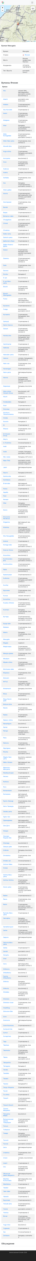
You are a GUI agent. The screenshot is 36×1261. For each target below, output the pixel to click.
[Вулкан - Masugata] (18, 23)
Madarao (6, 627)
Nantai (5, 727)
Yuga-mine (6, 1225)
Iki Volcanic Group (6, 434)
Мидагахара (7, 646)
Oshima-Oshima (8, 880)
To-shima (6, 1094)
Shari (4, 958)
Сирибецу (6, 1008)
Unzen (5, 1158)
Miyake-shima (7, 662)
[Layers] (33, 8)
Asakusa (6, 169)
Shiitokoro (6, 969)
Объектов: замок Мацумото (8, 1174)
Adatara (5, 104)
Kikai (4, 503)
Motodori (6, 678)
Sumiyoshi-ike (7, 1029)
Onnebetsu (6, 855)
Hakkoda (6, 348)
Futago (5, 309)
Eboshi (5, 286)
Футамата (6, 314)
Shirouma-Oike (8, 1011)
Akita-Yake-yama (8, 141)
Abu (4, 90)
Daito (5, 265)
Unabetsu (6, 1152)
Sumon (5, 1033)
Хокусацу (6, 409)
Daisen (5, 250)
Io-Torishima (7, 443)
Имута (5, 439)
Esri (35, 41)
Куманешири (7, 574)
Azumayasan (7, 202)
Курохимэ (6, 590)
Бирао (5, 212)
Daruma (5, 270)
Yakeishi (5, 1196)
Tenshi (5, 1091)
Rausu (5, 899)
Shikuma (6, 988)
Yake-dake (6, 1191)
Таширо (5, 1078)
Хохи (4, 405)
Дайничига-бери (8, 241)
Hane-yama (7, 372)
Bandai (5, 207)
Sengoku (6, 955)
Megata (5, 643)
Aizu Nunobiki (7, 110)
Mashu (5, 632)
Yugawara (6, 1228)
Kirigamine (6, 522)
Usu (4, 1167)
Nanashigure (7, 723)
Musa (5, 694)
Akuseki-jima (7, 146)
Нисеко (5, 776)
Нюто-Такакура (8, 806)
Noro (4, 787)
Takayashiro (7, 1062)
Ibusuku (5, 421)
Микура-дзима (8, 653)
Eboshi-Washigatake (7, 294)
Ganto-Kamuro (8, 325)
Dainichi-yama (7, 237)
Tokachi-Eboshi (8, 1105)
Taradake (6, 1073)
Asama (5, 172)
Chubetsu (6, 230)
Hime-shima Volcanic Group (8, 392)
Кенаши (5, 499)
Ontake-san (7, 861)
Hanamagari (7, 369)
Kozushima (6, 555)
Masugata (6, 639)
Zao (4, 1232)
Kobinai (5, 541)
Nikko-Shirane (7, 762)
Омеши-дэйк (7, 846)
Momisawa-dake (8, 669)
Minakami (6, 659)
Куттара (5, 617)
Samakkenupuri (8, 927)
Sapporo (6, 937)
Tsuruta (5, 1144)
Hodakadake (7, 402)
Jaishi (5, 467)
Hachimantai (7, 344)
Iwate (5, 451)
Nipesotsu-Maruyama (6, 768)
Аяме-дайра (7, 190)
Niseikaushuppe (8, 773)
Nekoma (6, 743)
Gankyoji (6, 321)
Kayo (4, 496)
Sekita (5, 948)
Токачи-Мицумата (6, 1109)
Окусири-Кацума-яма (7, 837)
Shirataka (6, 992)
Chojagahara (7, 220)
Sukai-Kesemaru (8, 1025)
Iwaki (4, 446)
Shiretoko (6, 999)
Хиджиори (6, 386)
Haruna (5, 377)
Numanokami (7, 790)
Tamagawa (6, 1066)
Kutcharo (6, 610)
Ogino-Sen (6, 817)
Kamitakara (6, 480)
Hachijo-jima (7, 335)
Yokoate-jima (7, 1204)
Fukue (5, 299)
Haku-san (6, 363)
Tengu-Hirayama (8, 1087)
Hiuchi (5, 396)
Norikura (6, 782)
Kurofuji (5, 585)
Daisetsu (6, 258)
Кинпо (5, 510)
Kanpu (5, 489)
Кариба (5, 492)
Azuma (5, 193)
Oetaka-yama (7, 811)
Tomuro (5, 1126)
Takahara (6, 1045)
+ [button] (2, 7)
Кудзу (5, 569)
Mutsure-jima (7, 704)
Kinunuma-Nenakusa (6, 517)
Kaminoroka (7, 476)
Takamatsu (6, 1050)
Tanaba (5, 1070)
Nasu (5, 738)
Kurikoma (6, 578)
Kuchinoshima (7, 564)
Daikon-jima (7, 234)
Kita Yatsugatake (8, 536)
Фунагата (6, 306)
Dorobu (5, 274)
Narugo (5, 731)
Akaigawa (6, 120)
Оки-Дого (6, 825)
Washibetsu (7, 1184)
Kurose (5, 596)
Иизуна (5, 429)
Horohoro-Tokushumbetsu (8, 413)
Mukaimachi (7, 688)
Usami (5, 1163)
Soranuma (6, 1020)
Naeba (5, 715)
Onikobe (6, 850)
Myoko (5, 708)
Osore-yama (7, 887)
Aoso (5, 162)
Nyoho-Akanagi (8, 801)
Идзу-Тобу (6, 460)
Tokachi (5, 1098)
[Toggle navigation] (32, 2)
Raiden (5, 895)
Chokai (5, 223)
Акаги (5, 113)
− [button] (2, 10)
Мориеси (6, 673)
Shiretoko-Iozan (8, 1002)
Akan (4, 125)
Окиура (5, 831)
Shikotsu (6, 981)
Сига (4, 964)
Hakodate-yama (8, 354)
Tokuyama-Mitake (6, 1114)
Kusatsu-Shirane (8, 603)
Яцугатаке (6, 1200)
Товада (5, 1133)
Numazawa (6, 794)
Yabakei (5, 1188)
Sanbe (5, 930)
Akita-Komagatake (7, 135)
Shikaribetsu (7, 973)
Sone (5, 1016)
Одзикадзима (7, 820)
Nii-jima (5, 752)
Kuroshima (6, 599)
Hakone (5, 358)
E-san (5, 278)
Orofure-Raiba (7, 864)
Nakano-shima (8, 720)
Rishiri (5, 904)
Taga (4, 1041)
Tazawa (5, 1084)
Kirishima (6, 527)
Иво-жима (6, 457)
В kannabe (6, 483)
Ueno (5, 1147)
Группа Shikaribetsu (7, 977)
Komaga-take (7, 545)
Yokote (5, 1209)
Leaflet (28, 41)
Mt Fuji (5, 681)
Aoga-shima (7, 151)
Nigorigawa (6, 748)
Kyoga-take (7, 623)
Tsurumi (5, 1140)
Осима (5, 868)
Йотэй (5, 1216)
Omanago (6, 843)
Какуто (5, 472)
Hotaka (5, 418)
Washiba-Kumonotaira (7, 1179)
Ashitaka (6, 178)
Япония (27, 55)
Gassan (5, 328)
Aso (4, 183)
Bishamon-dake (8, 216)
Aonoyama (6, 158)
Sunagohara (7, 1036)
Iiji (3, 425)
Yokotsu (5, 1212)
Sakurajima (6, 918)
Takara (5, 1057)
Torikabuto (6, 1130)
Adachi (5, 99)
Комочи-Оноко (8, 550)
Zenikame (6, 1235)
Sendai (5, 951)
